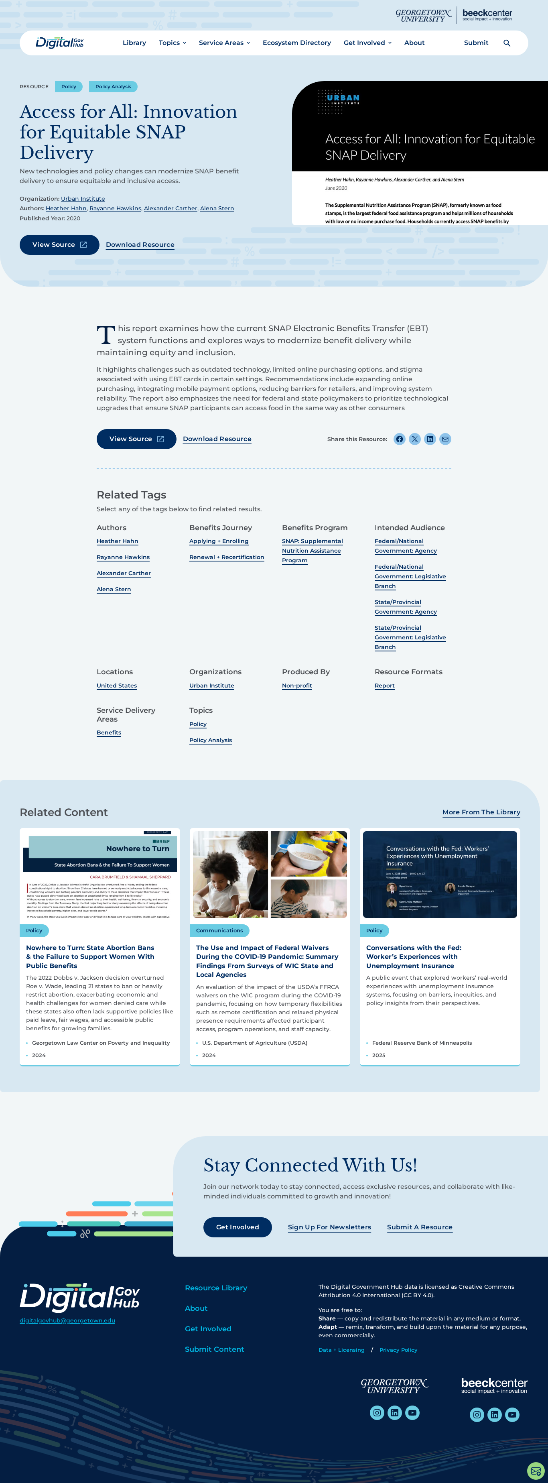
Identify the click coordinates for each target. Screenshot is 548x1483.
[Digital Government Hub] (60, 43)
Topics (169, 43)
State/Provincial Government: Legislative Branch (410, 637)
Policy (68, 86)
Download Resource (140, 244)
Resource (34, 86)
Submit (476, 43)
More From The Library (481, 812)
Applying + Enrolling (219, 541)
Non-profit (297, 685)
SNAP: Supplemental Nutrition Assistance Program (312, 550)
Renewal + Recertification (226, 557)
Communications (219, 930)
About (414, 43)
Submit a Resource (420, 1227)
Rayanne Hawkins (115, 208)
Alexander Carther (170, 208)
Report (385, 685)
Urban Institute (83, 198)
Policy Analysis (113, 86)
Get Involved (364, 43)
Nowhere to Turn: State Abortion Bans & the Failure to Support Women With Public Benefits (90, 957)
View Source (53, 244)
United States (117, 685)
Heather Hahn (66, 208)
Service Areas (221, 43)
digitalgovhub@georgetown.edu (67, 1320)
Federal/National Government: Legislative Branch (410, 576)
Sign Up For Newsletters (329, 1227)
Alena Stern (217, 208)
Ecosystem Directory (297, 43)
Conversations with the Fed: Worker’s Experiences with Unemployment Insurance (413, 957)
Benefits (109, 732)
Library (134, 43)
